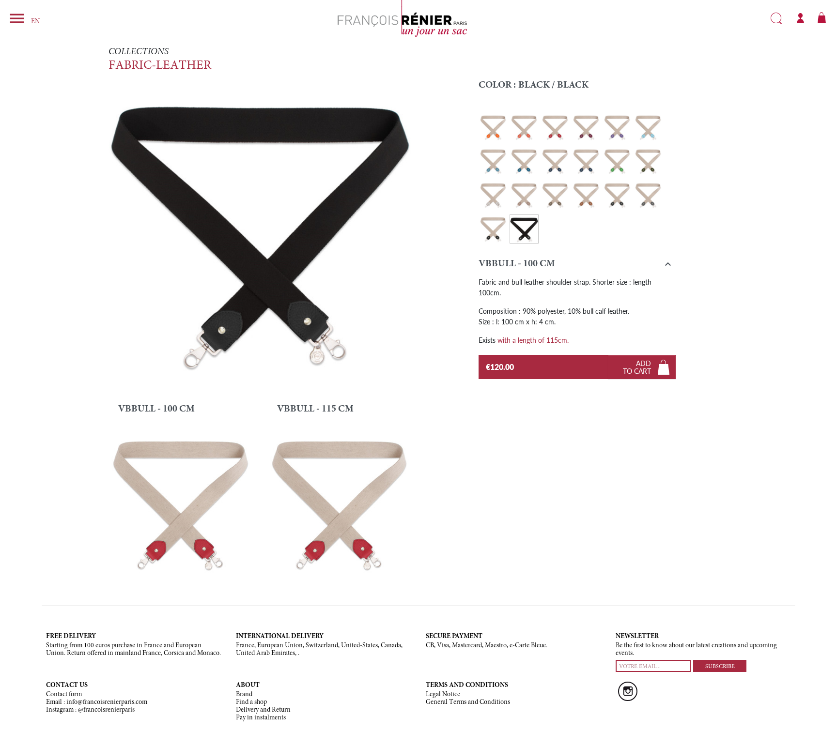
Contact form (64, 694)
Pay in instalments (261, 718)
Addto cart (637, 367)
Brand (244, 694)
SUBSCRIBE (720, 667)
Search (776, 18)
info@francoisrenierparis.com (106, 702)
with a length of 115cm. (533, 340)
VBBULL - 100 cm (156, 409)
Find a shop (251, 702)
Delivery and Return (263, 710)
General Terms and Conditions (468, 702)
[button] (577, 266)
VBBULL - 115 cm (315, 409)
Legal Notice (443, 694)
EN (35, 21)
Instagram (627, 691)
